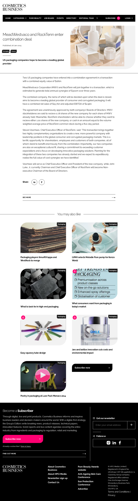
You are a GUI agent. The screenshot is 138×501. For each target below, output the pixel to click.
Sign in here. (26, 446)
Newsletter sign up (58, 478)
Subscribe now (82, 367)
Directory (71, 18)
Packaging (6, 51)
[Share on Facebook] (42, 182)
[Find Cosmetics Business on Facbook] (120, 443)
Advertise (83, 489)
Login (127, 18)
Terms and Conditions (119, 491)
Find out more (9, 454)
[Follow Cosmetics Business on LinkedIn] (114, 443)
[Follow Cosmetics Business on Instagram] (108, 443)
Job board (49, 18)
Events (60, 18)
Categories (18, 18)
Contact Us (53, 482)
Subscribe (110, 18)
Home (8, 18)
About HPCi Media (57, 474)
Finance (13, 51)
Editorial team (86, 18)
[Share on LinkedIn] (34, 182)
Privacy (111, 495)
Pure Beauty (35, 18)
